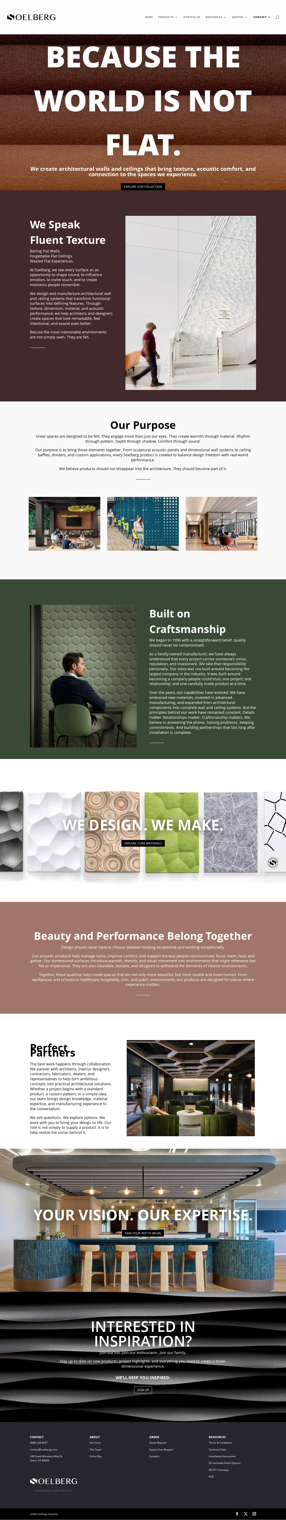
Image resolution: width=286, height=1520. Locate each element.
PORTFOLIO (191, 17)
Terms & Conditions (226, 1442)
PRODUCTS (166, 17)
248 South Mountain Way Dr (47, 1456)
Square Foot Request (161, 1449)
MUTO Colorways (219, 1470)
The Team (106, 1449)
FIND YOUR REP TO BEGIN (143, 1233)
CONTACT (260, 17)
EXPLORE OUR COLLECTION (143, 187)
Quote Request (165, 1442)
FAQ (211, 1476)
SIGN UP (143, 1390)
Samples (154, 1456)
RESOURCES (214, 17)
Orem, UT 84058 (39, 1460)
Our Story (95, 1442)
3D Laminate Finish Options (225, 1463)
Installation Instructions (222, 1456)
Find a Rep (96, 1456)
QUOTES (238, 17)
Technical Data (217, 1449)
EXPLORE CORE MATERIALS (143, 843)
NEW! (149, 17)
